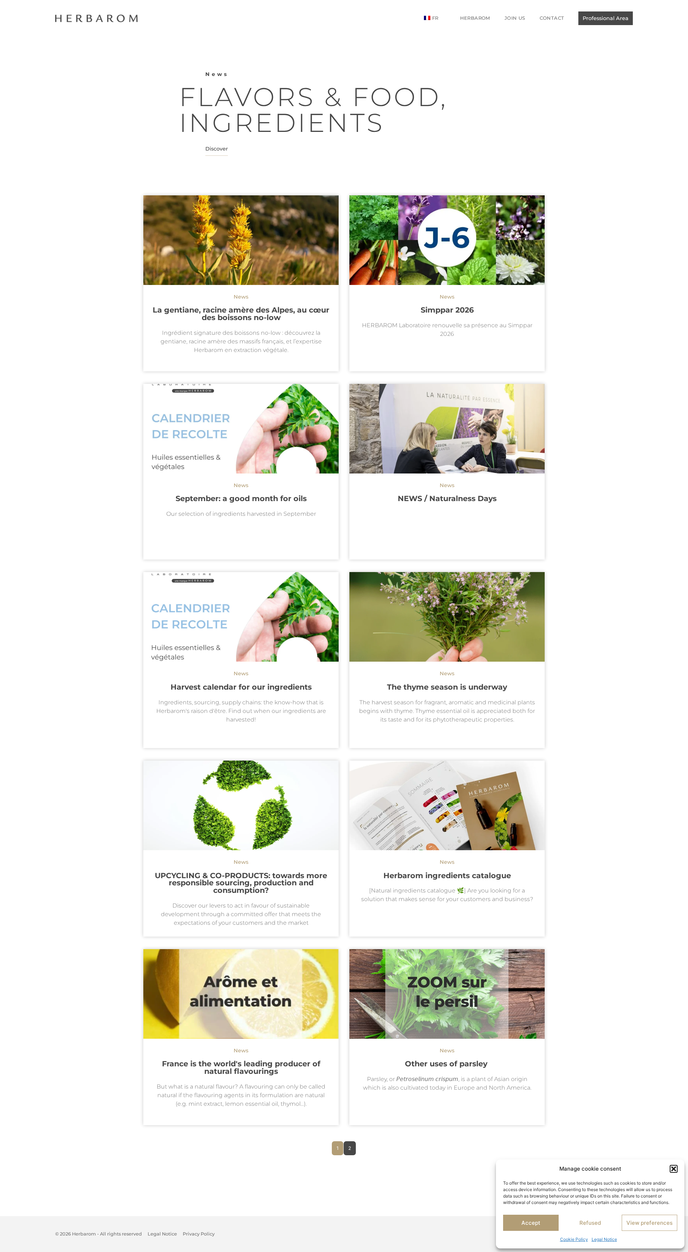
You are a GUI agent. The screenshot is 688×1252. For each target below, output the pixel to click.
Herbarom (475, 18)
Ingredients (281, 122)
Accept (530, 1222)
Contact (552, 18)
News (217, 74)
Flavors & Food (309, 97)
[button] (673, 1168)
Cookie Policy (574, 1239)
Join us (515, 18)
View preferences (649, 1222)
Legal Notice (604, 1239)
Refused (590, 1222)
